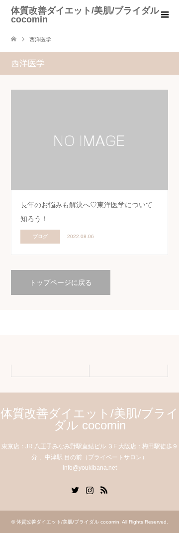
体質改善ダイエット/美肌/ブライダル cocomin (85, 14)
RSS (103, 489)
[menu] (164, 15)
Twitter (75, 489)
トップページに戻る (60, 282)
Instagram (89, 489)
